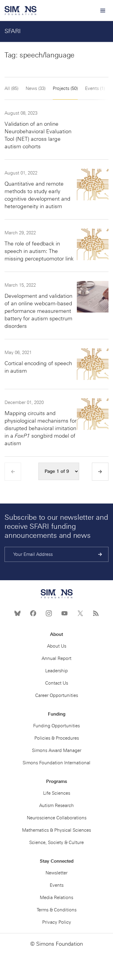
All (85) (11, 88)
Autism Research (56, 805)
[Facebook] (33, 613)
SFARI (13, 31)
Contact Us (56, 683)
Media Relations (56, 897)
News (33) (36, 88)
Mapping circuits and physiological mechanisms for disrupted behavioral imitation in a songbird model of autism (41, 428)
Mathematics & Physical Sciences (56, 830)
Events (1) (95, 88)
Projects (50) (65, 88)
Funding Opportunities (56, 726)
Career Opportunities (56, 695)
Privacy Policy (56, 922)
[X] (80, 613)
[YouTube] (64, 613)
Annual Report (56, 658)
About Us (56, 646)
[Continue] (100, 554)
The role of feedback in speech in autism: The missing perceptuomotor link (39, 251)
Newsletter (56, 873)
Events (57, 885)
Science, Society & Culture (56, 842)
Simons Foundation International (56, 763)
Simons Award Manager (56, 750)
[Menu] (102, 10)
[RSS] (96, 613)
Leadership (56, 670)
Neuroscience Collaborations (56, 818)
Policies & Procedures (56, 738)
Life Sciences (56, 793)
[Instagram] (49, 613)
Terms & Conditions (57, 910)
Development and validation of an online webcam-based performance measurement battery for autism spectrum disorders (38, 311)
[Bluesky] (17, 613)
